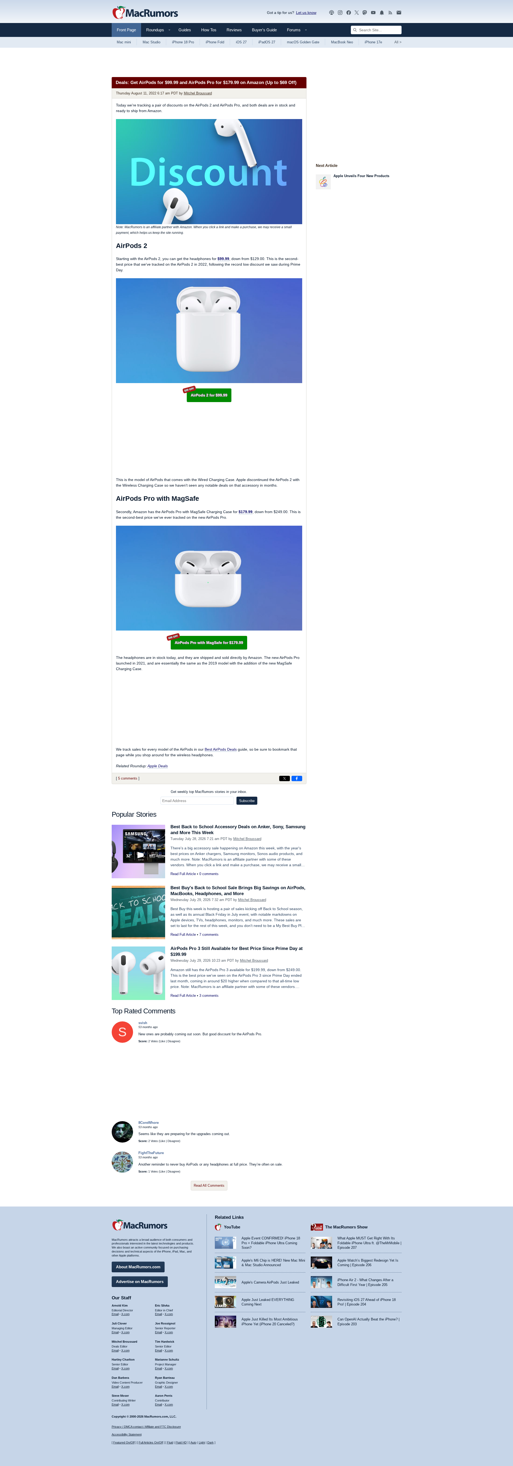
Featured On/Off (124, 1442)
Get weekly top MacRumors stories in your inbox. (209, 792)
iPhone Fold (215, 42)
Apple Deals (157, 766)
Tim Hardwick (164, 1341)
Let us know (306, 12)
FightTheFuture (151, 1153)
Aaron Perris (163, 1395)
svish (142, 1023)
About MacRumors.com (138, 1267)
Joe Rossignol (165, 1323)
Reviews (234, 30)
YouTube (232, 1227)
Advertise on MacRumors (140, 1281)
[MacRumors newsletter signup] (399, 13)
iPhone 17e (373, 42)
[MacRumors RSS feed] (390, 13)
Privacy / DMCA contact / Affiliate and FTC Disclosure (146, 1426)
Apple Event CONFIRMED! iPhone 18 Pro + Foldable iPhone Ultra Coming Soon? (271, 1243)
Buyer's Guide (264, 30)
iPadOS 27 (266, 42)
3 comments (209, 996)
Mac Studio (151, 42)
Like (162, 1041)
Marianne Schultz (167, 1359)
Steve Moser (120, 1395)
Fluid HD (181, 1442)
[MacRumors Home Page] (145, 13)
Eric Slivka (162, 1305)
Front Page (126, 30)
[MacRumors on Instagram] (340, 13)
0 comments (209, 874)
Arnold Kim (120, 1305)
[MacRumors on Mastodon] (364, 13)
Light (202, 1442)
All (398, 42)
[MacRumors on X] (357, 13)
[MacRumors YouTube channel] (373, 13)
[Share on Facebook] (297, 778)
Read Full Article (183, 874)
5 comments (127, 778)
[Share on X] (284, 778)
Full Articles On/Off (151, 1442)
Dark (210, 1442)
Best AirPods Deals (221, 749)
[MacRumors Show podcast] (331, 13)
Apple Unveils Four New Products (361, 176)
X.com (125, 1314)
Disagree (173, 1041)
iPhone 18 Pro (183, 42)
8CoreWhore (148, 1123)
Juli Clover (119, 1323)
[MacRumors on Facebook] (348, 13)
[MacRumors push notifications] (381, 13)
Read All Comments (209, 1186)
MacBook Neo (342, 42)
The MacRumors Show (346, 1227)
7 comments (209, 935)
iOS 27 (241, 42)
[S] (122, 1042)
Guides (184, 30)
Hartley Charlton (123, 1359)
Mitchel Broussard (198, 93)
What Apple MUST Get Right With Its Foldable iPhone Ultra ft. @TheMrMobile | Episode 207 (369, 1243)
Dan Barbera (120, 1377)
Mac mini (124, 42)
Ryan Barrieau (165, 1377)
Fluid (170, 1442)
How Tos (208, 30)
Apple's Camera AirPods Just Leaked (270, 1282)
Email (115, 1314)
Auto (193, 1442)
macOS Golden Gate (303, 42)
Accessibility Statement (127, 1434)
